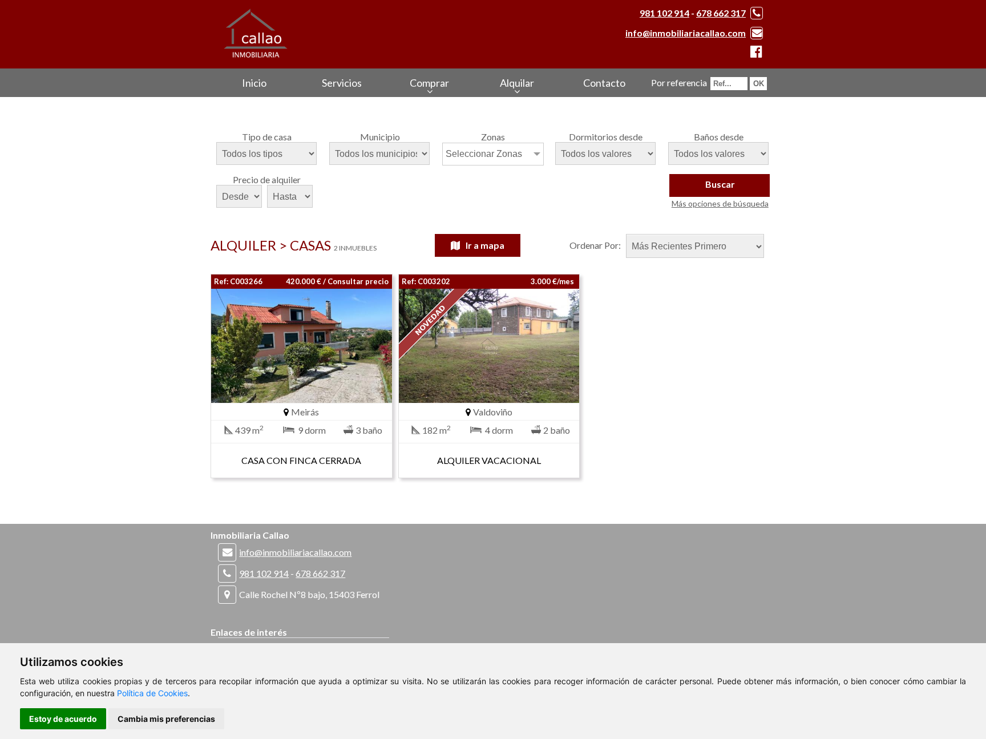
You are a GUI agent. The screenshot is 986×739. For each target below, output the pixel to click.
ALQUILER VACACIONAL (489, 460)
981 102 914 (664, 12)
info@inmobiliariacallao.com (685, 32)
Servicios (342, 82)
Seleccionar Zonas (484, 154)
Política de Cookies (152, 693)
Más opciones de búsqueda (720, 203)
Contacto (604, 82)
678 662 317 (721, 12)
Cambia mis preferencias (166, 719)
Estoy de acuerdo (63, 719)
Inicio (254, 82)
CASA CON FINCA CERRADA (301, 460)
